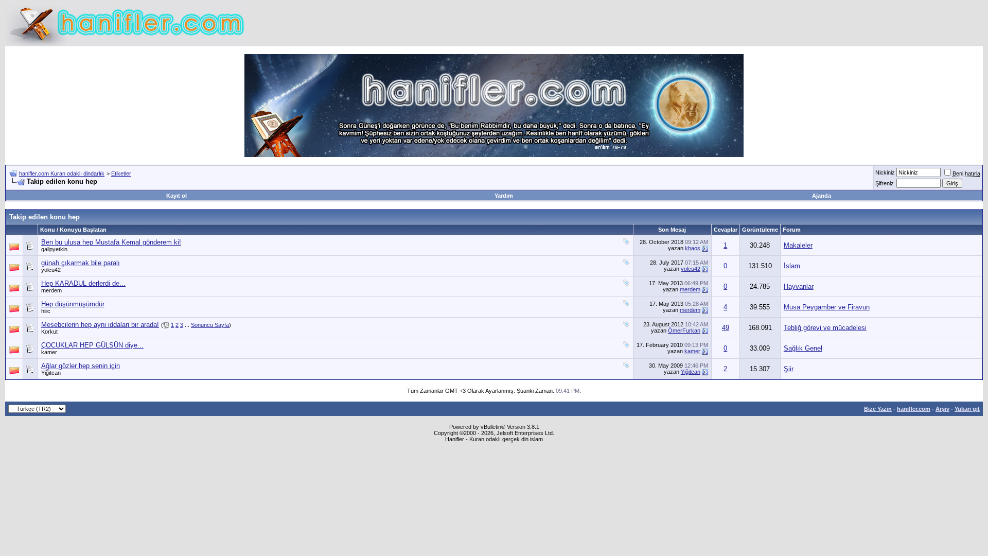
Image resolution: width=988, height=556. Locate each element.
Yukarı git (967, 409)
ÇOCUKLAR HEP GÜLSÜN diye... (92, 345)
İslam (792, 266)
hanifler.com (913, 409)
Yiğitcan (51, 373)
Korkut (49, 331)
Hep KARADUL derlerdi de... (83, 283)
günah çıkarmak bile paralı (80, 263)
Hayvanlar (799, 286)
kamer (49, 352)
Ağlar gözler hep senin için (80, 366)
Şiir (788, 369)
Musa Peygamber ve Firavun (827, 307)
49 (725, 328)
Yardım (504, 196)
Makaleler (798, 245)
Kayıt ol (176, 196)
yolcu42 (51, 270)
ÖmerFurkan (684, 330)
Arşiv (942, 409)
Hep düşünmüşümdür (72, 304)
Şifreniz (884, 183)
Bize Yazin (878, 409)
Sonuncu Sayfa (210, 325)
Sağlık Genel (803, 348)
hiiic (45, 311)
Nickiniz (885, 172)
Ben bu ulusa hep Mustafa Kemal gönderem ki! (111, 242)
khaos (692, 248)
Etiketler (121, 173)
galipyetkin (54, 249)
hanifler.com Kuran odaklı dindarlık (61, 173)
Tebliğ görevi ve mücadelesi (825, 328)
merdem (51, 290)
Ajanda (821, 196)
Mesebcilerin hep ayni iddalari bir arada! (100, 324)
